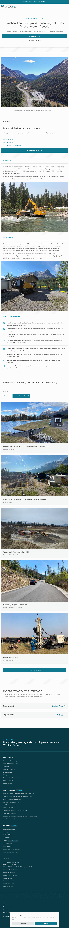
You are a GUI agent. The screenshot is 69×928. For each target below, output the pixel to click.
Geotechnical (6, 766)
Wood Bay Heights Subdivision (11, 802)
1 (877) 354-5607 (12, 875)
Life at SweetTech (7, 846)
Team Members (7, 832)
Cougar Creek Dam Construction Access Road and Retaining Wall (20, 816)
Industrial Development (9, 769)
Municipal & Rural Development (11, 778)
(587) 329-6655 (11, 872)
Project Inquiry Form (8, 884)
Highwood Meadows (28, 110)
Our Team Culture (7, 843)
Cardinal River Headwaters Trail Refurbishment (15, 810)
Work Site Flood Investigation (11, 805)
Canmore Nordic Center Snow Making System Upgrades (17, 796)
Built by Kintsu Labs (8, 912)
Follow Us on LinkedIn (9, 881)
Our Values (6, 837)
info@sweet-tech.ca (12, 870)
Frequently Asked (7, 878)
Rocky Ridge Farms (8, 807)
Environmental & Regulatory (10, 763)
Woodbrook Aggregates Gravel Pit (12, 799)
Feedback (6, 910)
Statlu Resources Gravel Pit (10, 813)
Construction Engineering (10, 761)
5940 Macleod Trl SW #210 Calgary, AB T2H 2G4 (20, 867)
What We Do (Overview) (9, 829)
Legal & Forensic (7, 772)
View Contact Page (8, 886)
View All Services (7, 783)
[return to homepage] (8, 6)
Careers (5, 840)
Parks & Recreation (8, 780)
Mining (5, 775)
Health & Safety (7, 835)
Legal (4, 904)
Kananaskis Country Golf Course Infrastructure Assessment (18, 793)
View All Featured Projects (10, 819)
